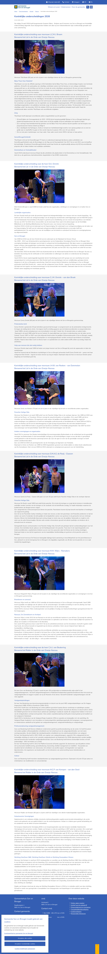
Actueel (31, 11)
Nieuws (37, 11)
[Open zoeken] (87, 7)
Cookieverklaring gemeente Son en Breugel (18, 933)
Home (15, 11)
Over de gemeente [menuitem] (78, 7)
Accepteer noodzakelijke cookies (25, 944)
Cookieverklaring (76, 912)
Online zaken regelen (77, 903)
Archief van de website (78, 905)
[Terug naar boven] (97, 949)
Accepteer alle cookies (25, 938)
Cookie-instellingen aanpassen (25, 949)
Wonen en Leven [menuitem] (54, 7)
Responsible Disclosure (78, 914)
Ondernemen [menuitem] (65, 7)
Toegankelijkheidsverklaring (79, 909)
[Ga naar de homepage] (22, 7)
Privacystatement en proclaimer (81, 907)
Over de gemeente (23, 11)
